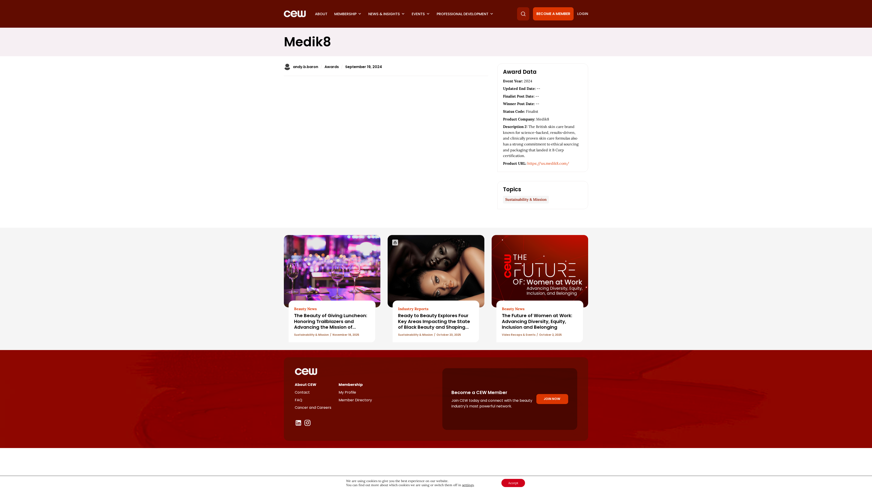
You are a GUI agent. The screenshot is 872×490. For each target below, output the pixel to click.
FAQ (298, 400)
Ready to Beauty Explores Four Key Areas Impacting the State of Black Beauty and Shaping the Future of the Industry (434, 324)
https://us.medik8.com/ (548, 163)
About (321, 14)
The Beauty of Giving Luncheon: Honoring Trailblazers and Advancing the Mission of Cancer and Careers (330, 324)
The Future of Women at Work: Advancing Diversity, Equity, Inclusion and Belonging (537, 321)
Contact (302, 392)
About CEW (305, 384)
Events (418, 14)
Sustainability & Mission (526, 199)
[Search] (523, 13)
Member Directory (355, 400)
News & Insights (384, 14)
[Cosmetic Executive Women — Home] (295, 13)
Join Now (552, 399)
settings (468, 485)
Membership (345, 14)
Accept (513, 483)
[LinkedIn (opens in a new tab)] (298, 422)
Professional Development (462, 14)
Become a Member (553, 13)
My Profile (347, 392)
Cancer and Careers (313, 407)
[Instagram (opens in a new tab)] (307, 422)
